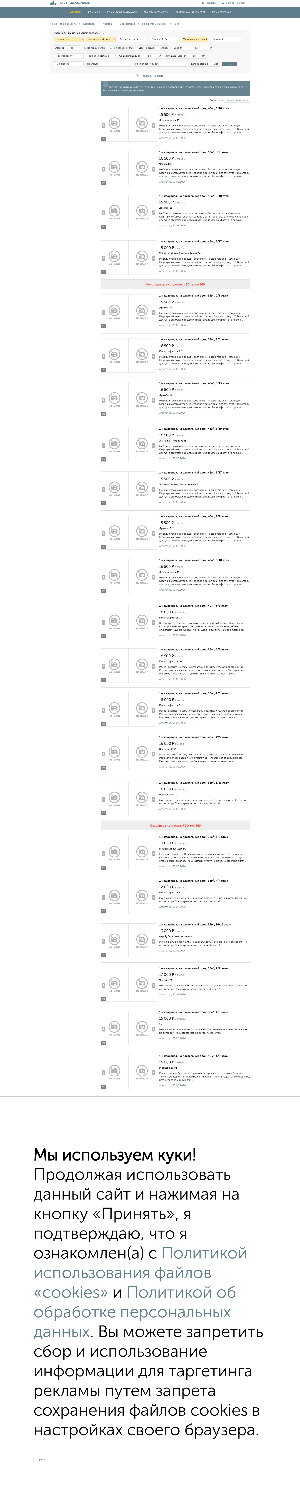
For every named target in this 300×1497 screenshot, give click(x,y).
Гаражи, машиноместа (190, 12)
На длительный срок (154, 24)
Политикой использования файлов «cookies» (140, 1273)
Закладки (212, 3)
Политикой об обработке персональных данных (134, 1313)
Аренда (107, 24)
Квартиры (75, 12)
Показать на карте (151, 76)
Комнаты (94, 12)
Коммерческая (221, 12)
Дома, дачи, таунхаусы (122, 12)
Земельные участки (156, 12)
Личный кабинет (235, 3)
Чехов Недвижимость (63, 24)
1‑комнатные (127, 24)
